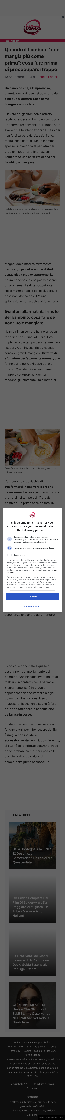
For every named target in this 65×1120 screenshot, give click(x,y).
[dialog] (32, 560)
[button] (32, 555)
